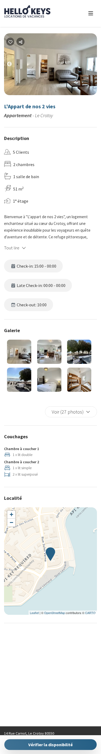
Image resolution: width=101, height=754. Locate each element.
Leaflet (34, 613)
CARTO (90, 613)
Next (95, 65)
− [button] (11, 522)
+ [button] (11, 514)
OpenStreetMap (54, 613)
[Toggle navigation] (91, 13)
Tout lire (11, 248)
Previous (13, 65)
